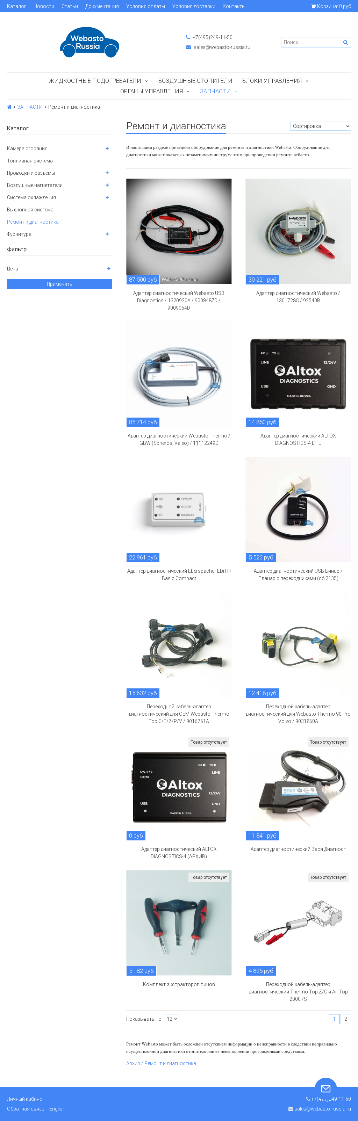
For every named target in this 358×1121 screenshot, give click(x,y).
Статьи (70, 6)
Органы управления (151, 91)
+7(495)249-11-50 (212, 37)
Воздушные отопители (195, 80)
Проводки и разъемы (31, 173)
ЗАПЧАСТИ (215, 91)
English (57, 1109)
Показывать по (144, 1019)
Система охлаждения (31, 197)
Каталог (16, 6)
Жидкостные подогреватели (95, 80)
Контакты (234, 6)
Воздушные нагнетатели (35, 185)
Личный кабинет (25, 1099)
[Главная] (9, 106)
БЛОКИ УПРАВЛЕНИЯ (272, 80)
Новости (44, 6)
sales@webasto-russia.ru (221, 47)
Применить (59, 284)
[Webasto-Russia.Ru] (89, 42)
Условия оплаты (145, 6)
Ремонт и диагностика (33, 222)
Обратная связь (25, 1109)
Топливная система (30, 161)
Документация (102, 6)
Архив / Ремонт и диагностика (161, 1063)
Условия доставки (193, 6)
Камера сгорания (27, 148)
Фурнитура (19, 234)
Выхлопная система (30, 209)
